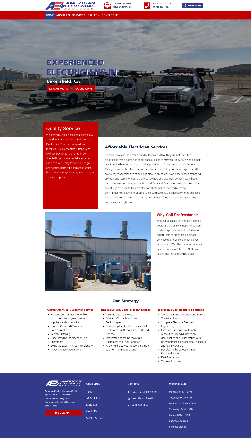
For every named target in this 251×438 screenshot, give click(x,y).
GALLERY (93, 15)
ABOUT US (63, 15)
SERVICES (78, 15)
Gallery (91, 411)
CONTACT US (110, 15)
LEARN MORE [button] (58, 89)
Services (92, 404)
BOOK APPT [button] (193, 5)
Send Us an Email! (142, 398)
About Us (93, 398)
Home (50, 15)
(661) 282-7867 (139, 404)
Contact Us (94, 417)
